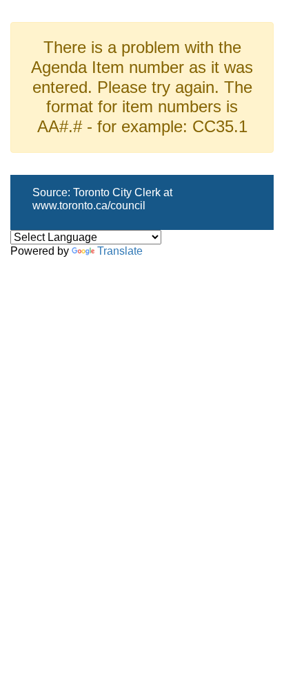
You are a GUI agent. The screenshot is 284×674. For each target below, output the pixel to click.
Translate (120, 251)
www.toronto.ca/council (88, 205)
